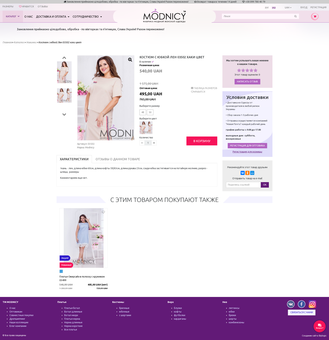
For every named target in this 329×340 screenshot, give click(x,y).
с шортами (125, 315)
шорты (232, 318)
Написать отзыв (247, 81)
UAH (287, 7)
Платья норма (72, 318)
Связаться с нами (301, 312)
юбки (232, 311)
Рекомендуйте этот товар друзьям (247, 167)
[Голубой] (61, 272)
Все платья (70, 329)
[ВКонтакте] (243, 173)
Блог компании (17, 326)
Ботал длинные (73, 311)
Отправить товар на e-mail (247, 178)
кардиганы (180, 318)
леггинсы (234, 308)
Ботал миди (71, 315)
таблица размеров (205, 88)
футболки (179, 315)
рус (267, 7)
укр (274, 7)
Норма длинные (73, 322)
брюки (232, 315)
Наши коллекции (18, 322)
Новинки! (66, 265)
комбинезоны (236, 322)
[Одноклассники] (247, 173)
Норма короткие (73, 326)
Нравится (199, 91)
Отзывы (43, 6)
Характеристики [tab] (74, 159)
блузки (178, 308)
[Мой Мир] (252, 173)
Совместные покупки (21, 315)
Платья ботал (72, 308)
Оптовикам (15, 311)
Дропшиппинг (17, 318)
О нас (28, 16)
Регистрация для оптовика (247, 145)
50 (150, 112)
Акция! (65, 258)
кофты (177, 311)
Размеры (8, 6)
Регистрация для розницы (247, 151)
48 (142, 112)
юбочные (124, 311)
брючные (124, 308)
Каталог (11, 16)
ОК (264, 184)
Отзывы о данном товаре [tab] (118, 159)
